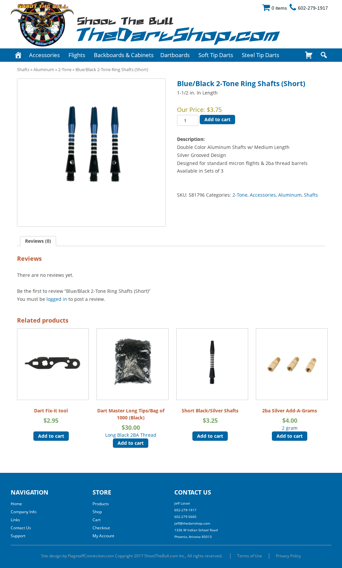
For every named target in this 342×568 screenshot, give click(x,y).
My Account (103, 536)
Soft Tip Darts (215, 55)
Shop (97, 512)
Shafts (23, 69)
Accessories (44, 55)
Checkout (101, 528)
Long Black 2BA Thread (130, 422)
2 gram (289, 419)
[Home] (18, 55)
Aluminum (43, 69)
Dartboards (175, 55)
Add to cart (217, 119)
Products (101, 504)
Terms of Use (249, 556)
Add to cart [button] (51, 436)
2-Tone (64, 69)
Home (16, 504)
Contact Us (21, 528)
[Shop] (308, 55)
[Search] (323, 55)
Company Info (23, 512)
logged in (56, 299)
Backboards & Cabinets (124, 55)
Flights (76, 55)
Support (18, 536)
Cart (97, 520)
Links (15, 520)
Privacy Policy (288, 556)
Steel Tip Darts (260, 55)
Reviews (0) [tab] (38, 241)
